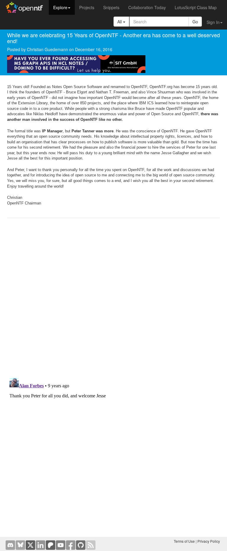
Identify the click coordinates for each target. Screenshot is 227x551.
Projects (86, 7)
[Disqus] (113, 298)
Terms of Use (184, 541)
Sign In (213, 22)
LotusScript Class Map (196, 7)
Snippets (111, 7)
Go (195, 22)
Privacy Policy (208, 541)
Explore (60, 7)
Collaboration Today (147, 7)
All (120, 22)
